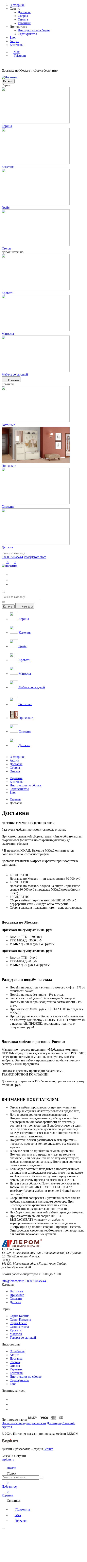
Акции (14, 760)
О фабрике (17, 756)
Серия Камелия (20, 1319)
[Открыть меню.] (3, 592)
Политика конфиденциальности (24, 1423)
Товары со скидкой (23, 1337)
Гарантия (24, 23)
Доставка (24, 12)
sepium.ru (8, 1459)
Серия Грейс (18, 1323)
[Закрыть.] (41, 1478)
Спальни (16, 1298)
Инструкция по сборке (25, 785)
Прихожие (17, 1295)
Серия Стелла (19, 1326)
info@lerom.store (35, 557)
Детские (15, 1302)
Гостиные (16, 1291)
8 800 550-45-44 (12, 557)
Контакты (16, 781)
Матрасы (16, 1334)
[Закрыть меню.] (3, 601)
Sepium (48, 1449)
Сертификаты (27, 34)
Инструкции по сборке (34, 30)
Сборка (23, 15)
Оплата (23, 19)
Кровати (15, 1330)
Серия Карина (19, 1316)
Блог (13, 792)
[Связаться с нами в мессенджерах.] (32, 1558)
